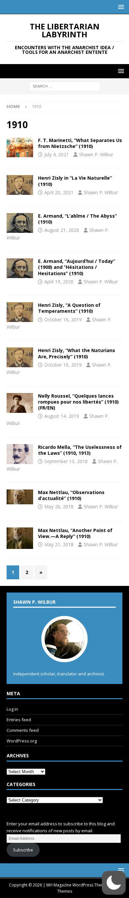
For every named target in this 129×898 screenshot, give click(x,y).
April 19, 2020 (58, 281)
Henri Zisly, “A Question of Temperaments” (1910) (69, 308)
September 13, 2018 (66, 461)
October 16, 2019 (63, 319)
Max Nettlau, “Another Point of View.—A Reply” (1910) (75, 533)
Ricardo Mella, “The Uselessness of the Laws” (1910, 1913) (80, 450)
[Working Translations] (20, 147)
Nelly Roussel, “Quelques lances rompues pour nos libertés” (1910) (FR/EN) (78, 402)
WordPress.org (22, 741)
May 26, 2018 (58, 506)
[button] (119, 7)
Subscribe (23, 850)
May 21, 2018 (58, 544)
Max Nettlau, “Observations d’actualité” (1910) (71, 495)
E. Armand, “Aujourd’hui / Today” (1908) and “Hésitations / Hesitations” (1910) (76, 267)
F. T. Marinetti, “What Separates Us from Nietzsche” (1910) (80, 143)
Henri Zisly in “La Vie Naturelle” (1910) (75, 181)
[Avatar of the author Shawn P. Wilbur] (64, 655)
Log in (12, 709)
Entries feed (19, 720)
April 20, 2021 (58, 192)
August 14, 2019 (61, 416)
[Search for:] (64, 86)
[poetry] (20, 268)
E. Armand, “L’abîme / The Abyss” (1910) (77, 219)
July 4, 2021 (56, 154)
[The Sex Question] (20, 403)
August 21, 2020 (61, 230)
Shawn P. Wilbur (96, 154)
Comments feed (23, 730)
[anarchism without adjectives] (20, 496)
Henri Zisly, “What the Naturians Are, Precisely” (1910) (76, 353)
